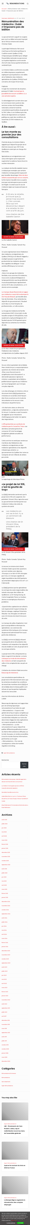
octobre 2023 (5, 959)
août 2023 (4, 967)
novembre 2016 (6, 1024)
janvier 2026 (5, 848)
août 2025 (4, 868)
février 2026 (5, 844)
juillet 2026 (4, 823)
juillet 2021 (4, 1012)
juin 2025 (4, 877)
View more (14, 1220)
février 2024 (5, 942)
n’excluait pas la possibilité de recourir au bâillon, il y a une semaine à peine (14, 93)
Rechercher (5, 760)
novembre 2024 (6, 905)
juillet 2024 (4, 922)
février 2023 (5, 991)
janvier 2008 (5, 1053)
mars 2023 (4, 987)
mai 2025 (4, 881)
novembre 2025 (6, 856)
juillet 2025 (4, 873)
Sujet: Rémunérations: (9, 753)
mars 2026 (4, 840)
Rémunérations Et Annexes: (9, 1073)
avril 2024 (4, 934)
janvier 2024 (5, 946)
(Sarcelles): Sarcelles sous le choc (10, 792)
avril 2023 (4, 983)
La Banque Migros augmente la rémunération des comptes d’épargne (14, 1202)
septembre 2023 (6, 963)
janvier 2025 (5, 897)
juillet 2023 (4, 971)
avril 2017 (4, 1016)
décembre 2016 (6, 1020)
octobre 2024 (5, 909)
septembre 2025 (6, 864)
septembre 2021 (6, 1008)
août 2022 (4, 1004)
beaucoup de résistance (10, 673)
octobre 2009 (5, 1049)
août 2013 (4, 1036)
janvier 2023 (5, 995)
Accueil (4, 8)
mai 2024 (4, 930)
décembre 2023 (6, 950)
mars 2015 (4, 1028)
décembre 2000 (6, 1061)
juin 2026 (4, 828)
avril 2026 (4, 836)
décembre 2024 (6, 901)
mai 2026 (4, 832)
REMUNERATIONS (17, 3)
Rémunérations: (6, 1077)
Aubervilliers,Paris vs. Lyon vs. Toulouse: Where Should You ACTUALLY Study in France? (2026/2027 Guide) (15, 799)
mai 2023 (4, 979)
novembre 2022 (6, 999)
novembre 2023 (6, 954)
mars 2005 (4, 1057)
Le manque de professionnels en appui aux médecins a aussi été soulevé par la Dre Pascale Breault (15, 294)
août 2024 (4, 918)
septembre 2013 (6, 1032)
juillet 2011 (4, 1040)
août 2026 (4, 819)
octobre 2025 (5, 860)
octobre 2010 (5, 1044)
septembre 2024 (6, 913)
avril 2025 (4, 885)
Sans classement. (6, 1081)
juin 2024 (4, 926)
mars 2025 (4, 889)
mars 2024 (4, 938)
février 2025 (5, 893)
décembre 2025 (6, 852)
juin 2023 (4, 975)
